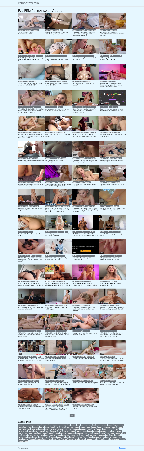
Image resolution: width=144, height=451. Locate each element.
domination (88, 81)
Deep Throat (53, 429)
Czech (46, 429)
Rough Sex (53, 437)
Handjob (73, 431)
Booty (52, 427)
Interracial (118, 431)
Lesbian (45, 433)
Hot (113, 431)
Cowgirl (114, 427)
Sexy (67, 437)
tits (84, 331)
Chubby (89, 427)
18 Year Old (21, 425)
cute (66, 232)
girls (26, 380)
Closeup (100, 427)
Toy (98, 439)
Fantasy (116, 429)
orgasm (27, 81)
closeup (62, 132)
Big (94, 425)
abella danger (76, 232)
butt (61, 30)
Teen (59, 439)
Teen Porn (64, 439)
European (99, 429)
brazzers (27, 132)
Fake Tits (110, 429)
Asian (65, 425)
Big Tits (122, 425)
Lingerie (57, 433)
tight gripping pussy (57, 404)
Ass (69, 425)
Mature (86, 433)
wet (65, 305)
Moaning (102, 433)
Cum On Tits (34, 429)
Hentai (90, 431)
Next (72, 415)
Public (81, 435)
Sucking (45, 439)
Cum (20, 429)
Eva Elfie (21, 30)
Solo (120, 437)
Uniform (106, 439)
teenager (88, 206)
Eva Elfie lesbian (110, 356)
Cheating (82, 427)
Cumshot (41, 429)
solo (116, 256)
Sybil (39, 331)
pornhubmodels (56, 158)
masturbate (35, 30)
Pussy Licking (93, 435)
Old (124, 433)
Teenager (71, 439)
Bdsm (90, 425)
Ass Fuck (73, 425)
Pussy (86, 435)
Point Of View (65, 435)
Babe (78, 425)
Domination (83, 429)
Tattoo (54, 439)
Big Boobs (104, 425)
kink (107, 30)
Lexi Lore (81, 182)
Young (26, 441)
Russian (59, 437)
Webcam (21, 441)
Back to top (122, 448)
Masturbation (79, 433)
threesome (91, 256)
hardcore (58, 55)
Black (30, 427)
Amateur (39, 425)
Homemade (103, 431)
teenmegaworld (110, 132)
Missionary (96, 433)
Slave (90, 437)
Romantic (41, 437)
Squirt (20, 439)
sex (107, 107)
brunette (38, 256)
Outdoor (36, 435)
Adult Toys (32, 425)
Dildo (70, 429)
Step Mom (25, 439)
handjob (118, 232)
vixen (107, 55)
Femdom (30, 431)
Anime (60, 425)
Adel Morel (21, 331)
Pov (77, 435)
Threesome (82, 439)
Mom (108, 433)
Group (60, 431)
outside (57, 30)
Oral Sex (24, 435)
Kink (26, 433)
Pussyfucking (101, 435)
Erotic (94, 429)
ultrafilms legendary (91, 30)
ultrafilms (81, 158)
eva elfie (106, 380)
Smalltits (115, 437)
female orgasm (110, 256)
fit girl (26, 158)
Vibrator (123, 439)
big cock (64, 81)
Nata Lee (27, 107)
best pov (93, 158)
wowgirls (33, 107)
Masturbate (63, 433)
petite (53, 331)
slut (90, 281)
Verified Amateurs (114, 439)
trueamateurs (28, 404)
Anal (50, 425)
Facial (104, 429)
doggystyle (39, 55)
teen (53, 55)
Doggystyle (76, 429)
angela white (91, 232)
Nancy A (34, 331)
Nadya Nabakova (23, 356)
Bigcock (20, 427)
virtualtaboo (28, 30)
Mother (112, 433)
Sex (64, 437)
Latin (35, 433)
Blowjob (47, 427)
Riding (30, 437)
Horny (109, 431)
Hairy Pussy (66, 431)
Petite (59, 435)
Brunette (62, 427)
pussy (84, 107)
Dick (66, 429)
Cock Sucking (107, 427)
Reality (112, 435)
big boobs (81, 30)
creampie (64, 55)
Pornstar (73, 435)
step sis (62, 281)
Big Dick (116, 425)
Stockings (32, 439)
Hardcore (78, 431)
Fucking (48, 431)
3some (38, 107)
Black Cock (36, 427)
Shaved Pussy (79, 437)
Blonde (42, 427)
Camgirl (77, 427)
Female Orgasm (23, 431)
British (57, 427)
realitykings (109, 305)
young (93, 206)
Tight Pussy (89, 439)
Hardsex (85, 431)
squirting (33, 81)
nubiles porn (28, 182)
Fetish (35, 431)
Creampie (119, 427)
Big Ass (98, 425)
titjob (107, 158)
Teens (76, 439)
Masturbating (71, 433)
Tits (95, 439)
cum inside (61, 232)
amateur (64, 158)
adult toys (21, 81)
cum (110, 107)
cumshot (27, 55)
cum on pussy (113, 30)
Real (107, 435)
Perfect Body (53, 435)
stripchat (108, 81)
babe (94, 107)
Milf (91, 433)
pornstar (81, 81)
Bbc (82, 425)
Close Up (94, 427)
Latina (39, 433)
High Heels (96, 431)
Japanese (21, 433)
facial (53, 132)
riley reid (84, 232)
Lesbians (50, 433)
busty (35, 305)
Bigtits (25, 427)
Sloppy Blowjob (97, 437)
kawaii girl (118, 158)
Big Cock (110, 425)
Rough (47, 437)
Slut (104, 437)
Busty (67, 427)
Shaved (72, 437)
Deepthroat (60, 429)
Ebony (89, 429)
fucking (30, 380)
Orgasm (30, 435)
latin (47, 30)
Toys (102, 439)
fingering (60, 305)
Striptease (39, 439)
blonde (89, 107)
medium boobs (36, 182)
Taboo (50, 439)
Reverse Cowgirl (23, 437)
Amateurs (45, 425)
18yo (27, 425)
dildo (80, 107)
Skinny (85, 437)
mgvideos (116, 305)
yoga (31, 158)
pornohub (33, 132)
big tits (114, 81)
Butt (72, 427)
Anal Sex (55, 425)
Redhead (117, 435)
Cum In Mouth (26, 429)
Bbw (86, 425)
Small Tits (108, 437)
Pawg (46, 435)
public (51, 30)
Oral (20, 435)
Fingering (41, 431)
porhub (39, 132)
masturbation (66, 206)
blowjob (33, 55)
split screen (113, 380)
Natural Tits (119, 433)
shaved (31, 206)
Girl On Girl (54, 431)
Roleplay (35, 437)
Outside (42, 435)
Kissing (30, 433)
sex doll (66, 404)
